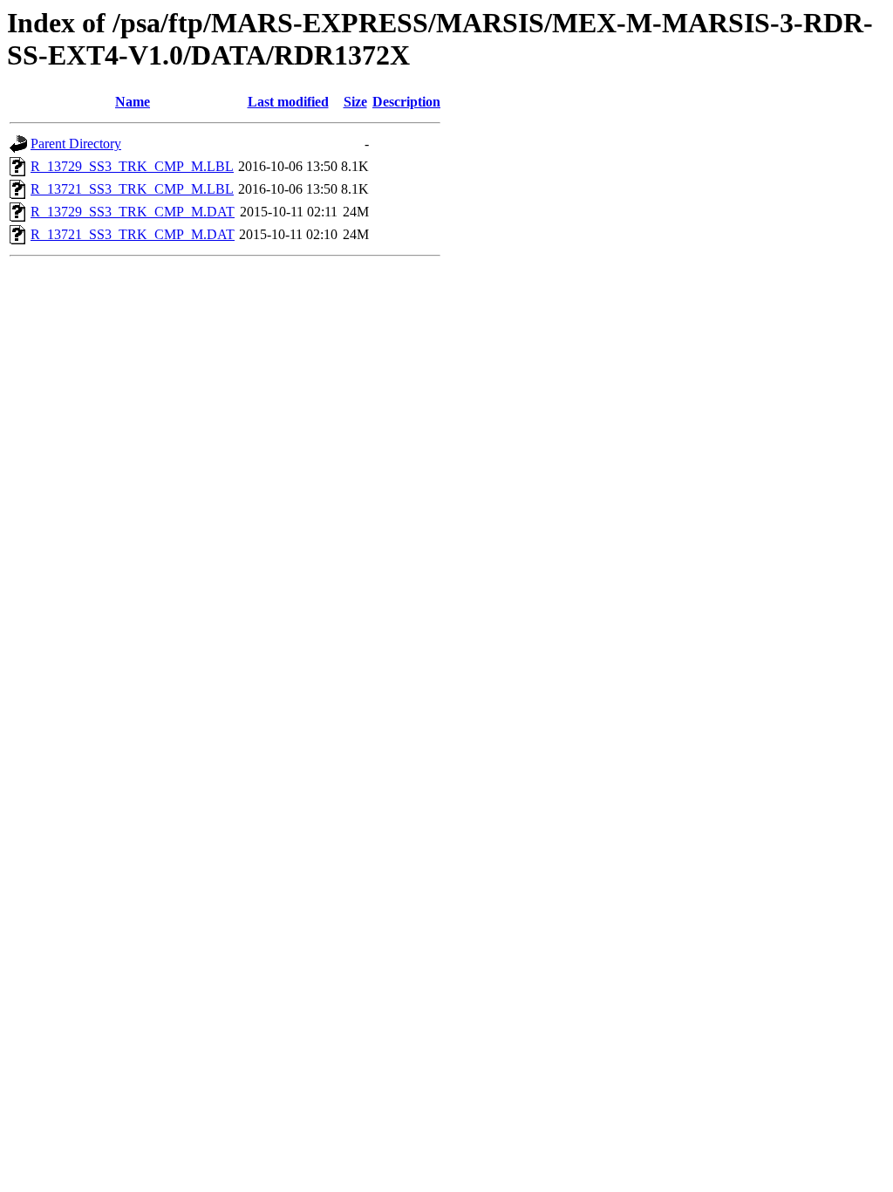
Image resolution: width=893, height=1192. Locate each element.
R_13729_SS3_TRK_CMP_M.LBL (132, 166)
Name (132, 101)
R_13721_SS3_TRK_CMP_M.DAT (133, 234)
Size (355, 101)
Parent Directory (76, 143)
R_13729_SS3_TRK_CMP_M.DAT (133, 211)
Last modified (288, 101)
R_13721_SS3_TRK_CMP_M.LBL (132, 189)
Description (406, 101)
